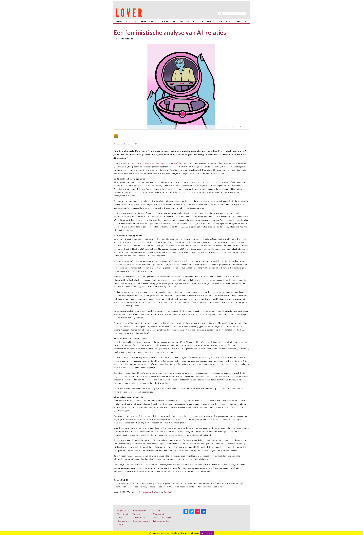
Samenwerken (138, 517)
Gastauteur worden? (141, 521)
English (120, 524)
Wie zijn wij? (123, 514)
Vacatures (136, 514)
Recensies (224, 21)
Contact (156, 510)
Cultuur (131, 21)
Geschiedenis (168, 21)
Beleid (120, 517)
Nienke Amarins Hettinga (122, 144)
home (118, 21)
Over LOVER (123, 510)
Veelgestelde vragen (162, 517)
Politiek (198, 21)
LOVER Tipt (240, 21)
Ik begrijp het (207, 532)
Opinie (211, 21)
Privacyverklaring (161, 521)
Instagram (146, 492)
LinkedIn (156, 492)
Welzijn (184, 21)
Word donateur (139, 510)
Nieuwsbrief (158, 514)
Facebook (168, 492)
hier (221, 486)
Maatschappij (148, 21)
